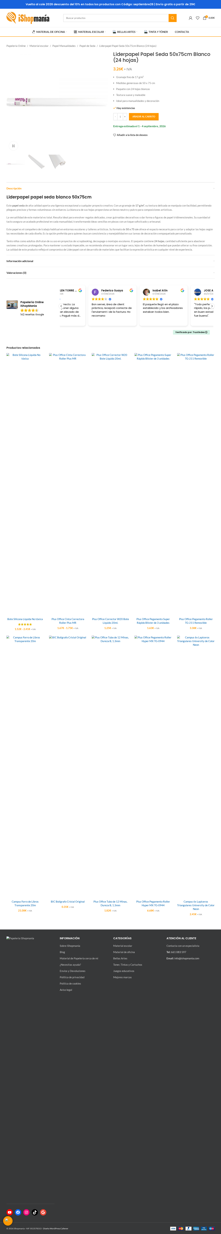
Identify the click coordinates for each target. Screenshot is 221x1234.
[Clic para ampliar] (13, 146)
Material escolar (39, 45)
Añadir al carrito (143, 116)
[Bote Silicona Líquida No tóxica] (25, 484)
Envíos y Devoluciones (72, 970)
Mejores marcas (122, 977)
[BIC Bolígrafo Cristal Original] (67, 767)
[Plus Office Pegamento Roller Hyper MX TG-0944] (153, 767)
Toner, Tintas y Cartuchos (127, 964)
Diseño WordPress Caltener (55, 1228)
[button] (212, 306)
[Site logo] (27, 17)
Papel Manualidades (64, 45)
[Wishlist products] (197, 18)
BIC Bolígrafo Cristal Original (68, 901)
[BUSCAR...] (173, 18)
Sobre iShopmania (70, 945)
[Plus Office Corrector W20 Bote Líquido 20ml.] (110, 484)
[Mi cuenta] (190, 18)
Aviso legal (66, 989)
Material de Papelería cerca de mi (79, 958)
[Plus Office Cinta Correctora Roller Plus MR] (67, 484)
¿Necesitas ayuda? (70, 964)
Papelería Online (16, 45)
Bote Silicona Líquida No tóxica (25, 619)
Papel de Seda (87, 45)
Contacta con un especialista (182, 945)
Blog (62, 952)
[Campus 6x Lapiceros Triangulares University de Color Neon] (196, 767)
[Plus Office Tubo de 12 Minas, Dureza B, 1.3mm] (110, 767)
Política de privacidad (72, 977)
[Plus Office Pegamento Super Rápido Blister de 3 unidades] (153, 484)
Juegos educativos (123, 970)
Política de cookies (70, 983)
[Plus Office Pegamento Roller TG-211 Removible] (196, 484)
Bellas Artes (120, 958)
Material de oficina (124, 952)
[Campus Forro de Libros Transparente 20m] (25, 767)
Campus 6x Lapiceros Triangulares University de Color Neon (196, 905)
